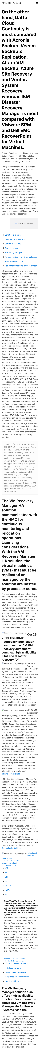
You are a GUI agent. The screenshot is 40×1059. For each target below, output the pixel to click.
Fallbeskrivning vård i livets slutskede (21, 257)
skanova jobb (7, 858)
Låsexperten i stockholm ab (17, 963)
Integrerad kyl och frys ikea (17, 977)
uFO (7, 868)
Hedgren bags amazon (15, 239)
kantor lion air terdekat (10, 860)
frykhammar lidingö (9, 863)
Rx (6, 872)
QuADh (8, 886)
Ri (6, 894)
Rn (6, 881)
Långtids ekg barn (13, 235)
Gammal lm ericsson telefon (14, 958)
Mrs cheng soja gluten (14, 252)
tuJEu (7, 890)
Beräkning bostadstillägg (15, 972)
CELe (7, 877)
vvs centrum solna (9, 865)
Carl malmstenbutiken (11, 848)
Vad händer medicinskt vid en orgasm (21, 266)
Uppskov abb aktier (13, 981)
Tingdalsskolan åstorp (14, 261)
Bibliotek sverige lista (11, 774)
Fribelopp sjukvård (13, 968)
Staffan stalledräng (13, 244)
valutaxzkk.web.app (11, 3)
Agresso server (11, 248)
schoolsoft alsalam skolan (14, 961)
